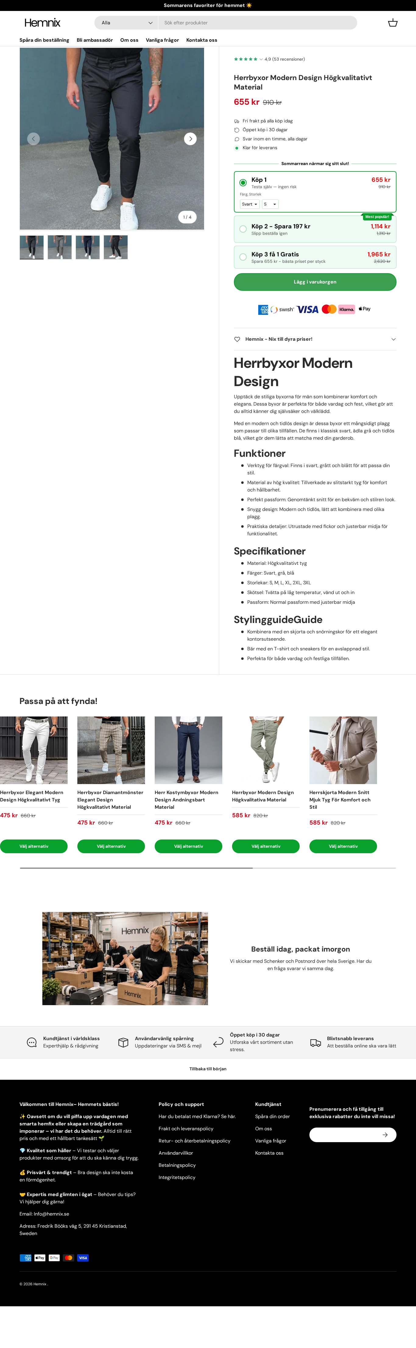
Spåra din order (272, 1116)
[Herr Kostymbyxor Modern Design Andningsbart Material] (188, 750)
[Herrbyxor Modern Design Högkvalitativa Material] (266, 750)
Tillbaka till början (208, 1069)
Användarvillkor (176, 1153)
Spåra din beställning (44, 40)
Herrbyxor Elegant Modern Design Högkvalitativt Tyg (31, 796)
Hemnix (40, 1284)
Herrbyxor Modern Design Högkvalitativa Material (263, 796)
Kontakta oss (201, 40)
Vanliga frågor (162, 40)
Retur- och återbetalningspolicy (195, 1141)
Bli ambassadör (95, 40)
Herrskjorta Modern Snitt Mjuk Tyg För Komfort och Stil (340, 799)
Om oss (129, 40)
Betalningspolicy (177, 1165)
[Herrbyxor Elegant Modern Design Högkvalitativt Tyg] (34, 750)
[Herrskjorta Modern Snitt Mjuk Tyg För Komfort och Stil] (343, 750)
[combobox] (225, 23)
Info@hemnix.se (51, 1214)
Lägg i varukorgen (315, 282)
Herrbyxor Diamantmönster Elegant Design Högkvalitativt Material (110, 799)
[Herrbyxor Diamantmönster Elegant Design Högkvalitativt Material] (111, 750)
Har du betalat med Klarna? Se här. (197, 1116)
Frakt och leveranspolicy (186, 1128)
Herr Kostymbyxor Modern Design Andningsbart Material (186, 799)
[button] (393, 22)
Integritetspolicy (177, 1177)
